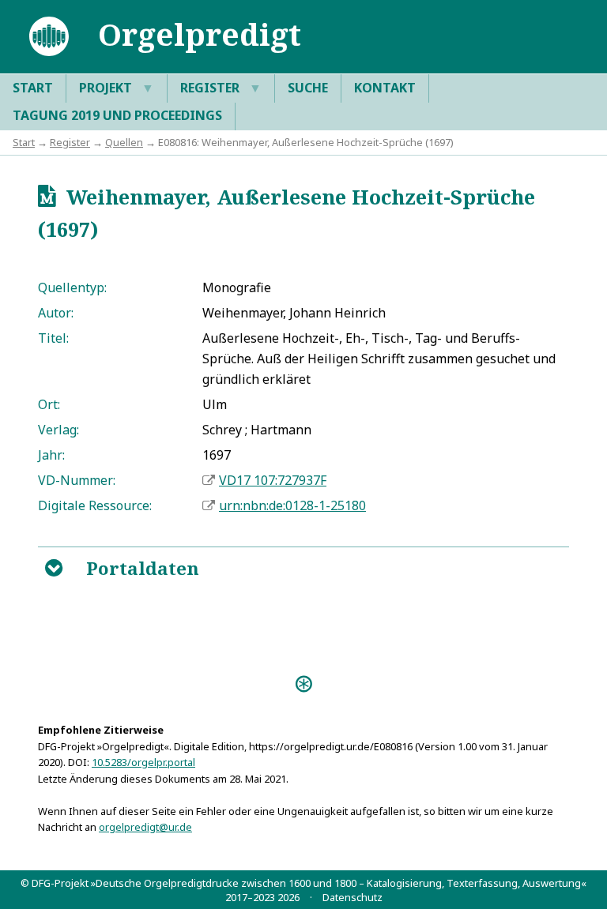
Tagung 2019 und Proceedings (117, 115)
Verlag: (58, 429)
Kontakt (385, 87)
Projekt (116, 87)
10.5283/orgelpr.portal (143, 762)
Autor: (56, 312)
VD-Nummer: (76, 480)
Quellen (124, 142)
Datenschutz (352, 897)
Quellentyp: (72, 287)
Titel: (53, 338)
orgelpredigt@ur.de (145, 827)
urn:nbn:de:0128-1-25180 (292, 505)
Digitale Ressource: (95, 505)
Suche (308, 87)
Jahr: (51, 455)
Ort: (49, 404)
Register (221, 87)
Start (33, 87)
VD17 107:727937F (272, 480)
